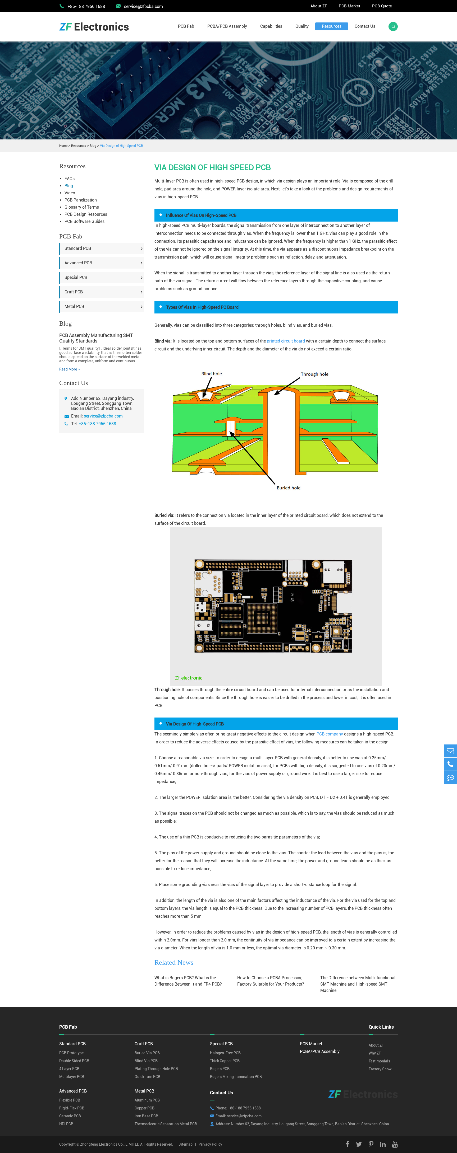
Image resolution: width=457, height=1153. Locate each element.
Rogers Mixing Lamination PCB (236, 1077)
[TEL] (450, 764)
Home (63, 146)
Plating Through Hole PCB (156, 1069)
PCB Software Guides (84, 221)
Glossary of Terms (82, 207)
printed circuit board (286, 341)
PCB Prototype (71, 1053)
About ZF (318, 6)
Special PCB (76, 277)
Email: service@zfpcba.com (239, 1116)
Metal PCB (74, 306)
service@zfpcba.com (139, 6)
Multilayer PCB (71, 1077)
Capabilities (271, 26)
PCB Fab (186, 26)
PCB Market (349, 6)
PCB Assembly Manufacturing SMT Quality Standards (96, 338)
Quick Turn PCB (147, 1077)
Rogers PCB (220, 1069)
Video (70, 192)
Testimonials (379, 1061)
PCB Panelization (81, 200)
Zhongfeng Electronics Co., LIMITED (109, 1144)
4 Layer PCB (69, 1069)
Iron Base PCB (146, 1116)
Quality (302, 26)
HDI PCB (66, 1124)
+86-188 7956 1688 (97, 423)
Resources (331, 26)
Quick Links (381, 1027)
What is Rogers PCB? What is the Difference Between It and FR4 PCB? (188, 981)
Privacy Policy (210, 1144)
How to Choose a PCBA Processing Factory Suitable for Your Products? (270, 981)
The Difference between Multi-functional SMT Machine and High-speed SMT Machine (357, 984)
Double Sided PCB (74, 1061)
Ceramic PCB (70, 1116)
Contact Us (365, 26)
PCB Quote (382, 6)
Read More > (69, 369)
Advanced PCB (78, 262)
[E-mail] (450, 750)
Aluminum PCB (147, 1100)
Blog (93, 146)
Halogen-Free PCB (225, 1053)
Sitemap (186, 1144)
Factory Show (380, 1069)
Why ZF (375, 1053)
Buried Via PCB (147, 1053)
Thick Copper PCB (225, 1061)
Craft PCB (74, 291)
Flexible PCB (69, 1100)
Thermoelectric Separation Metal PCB (166, 1124)
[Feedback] (450, 777)
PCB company (330, 734)
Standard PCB (78, 248)
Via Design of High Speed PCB (121, 146)
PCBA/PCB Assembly (227, 26)
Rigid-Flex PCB (71, 1108)
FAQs (70, 178)
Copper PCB (144, 1108)
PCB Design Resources (86, 214)
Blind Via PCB (146, 1061)
